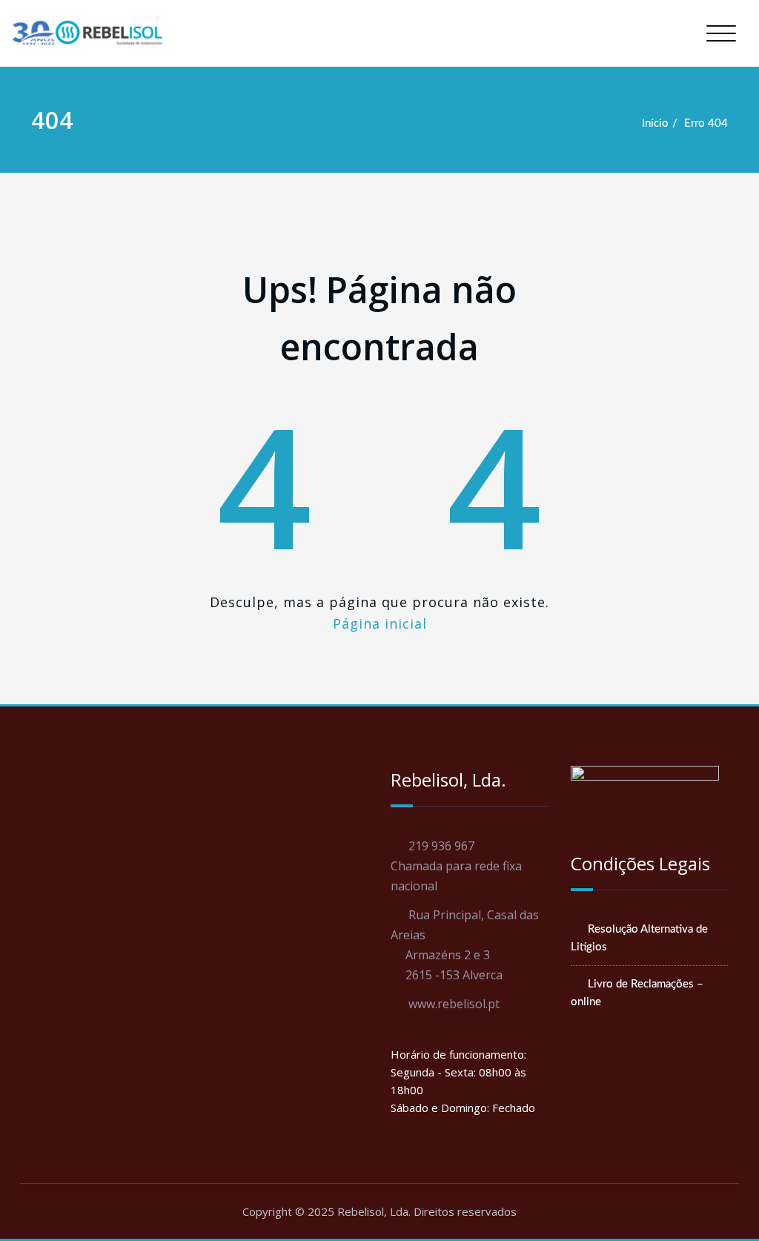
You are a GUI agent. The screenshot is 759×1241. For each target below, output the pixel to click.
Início (655, 123)
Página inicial (380, 623)
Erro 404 (706, 123)
